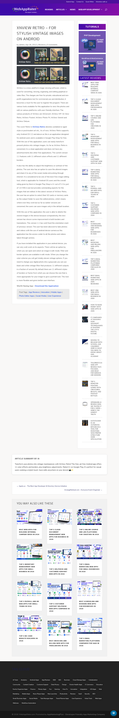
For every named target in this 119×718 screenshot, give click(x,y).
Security (87, 694)
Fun (50, 689)
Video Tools (88, 698)
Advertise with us (101, 2)
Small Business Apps (19, 698)
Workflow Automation (29, 703)
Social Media (41, 296)
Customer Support (42, 685)
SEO (94, 694)
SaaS (80, 694)
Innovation (45, 292)
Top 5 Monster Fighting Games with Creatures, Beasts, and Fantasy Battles (96, 389)
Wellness (16, 703)
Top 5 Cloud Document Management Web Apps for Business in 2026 (96, 104)
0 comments (52, 44)
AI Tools (15, 680)
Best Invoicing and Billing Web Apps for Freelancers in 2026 (96, 246)
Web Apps (98, 698)
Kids (100, 689)
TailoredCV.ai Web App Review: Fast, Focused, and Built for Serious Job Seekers (96, 369)
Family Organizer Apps (20, 689)
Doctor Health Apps (75, 685)
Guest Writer (90, 2)
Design (64, 685)
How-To (65, 689)
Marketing (16, 694)
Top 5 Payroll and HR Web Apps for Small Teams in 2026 (96, 192)
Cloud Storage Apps (79, 680)
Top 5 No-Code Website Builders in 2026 (28, 638)
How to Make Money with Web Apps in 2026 (96, 308)
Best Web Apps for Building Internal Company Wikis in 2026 (96, 88)
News (72, 10)
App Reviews (34, 292)
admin (21, 44)
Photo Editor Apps (26, 296)
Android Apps (34, 680)
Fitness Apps (42, 689)
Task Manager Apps (46, 698)
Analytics (24, 680)
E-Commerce (89, 685)
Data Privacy (55, 685)
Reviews (49, 10)
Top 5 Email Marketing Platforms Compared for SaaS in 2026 (96, 264)
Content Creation (28, 685)
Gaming (57, 689)
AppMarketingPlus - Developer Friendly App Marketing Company (76, 714)
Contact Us (80, 2)
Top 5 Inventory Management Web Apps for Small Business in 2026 (96, 141)
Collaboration (93, 680)
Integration (83, 689)
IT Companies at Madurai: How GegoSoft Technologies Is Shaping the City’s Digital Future (97, 326)
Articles (60, 10)
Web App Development (89, 10)
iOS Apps (93, 689)
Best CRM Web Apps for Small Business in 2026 (96, 294)
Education (99, 685)
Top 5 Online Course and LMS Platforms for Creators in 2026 (96, 122)
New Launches (52, 694)
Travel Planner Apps (62, 698)
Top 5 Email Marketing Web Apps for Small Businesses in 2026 (96, 175)
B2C (60, 680)
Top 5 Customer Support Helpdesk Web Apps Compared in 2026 (96, 209)
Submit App (70, 2)
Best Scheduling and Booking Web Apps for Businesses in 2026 (96, 228)
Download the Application (47, 286)
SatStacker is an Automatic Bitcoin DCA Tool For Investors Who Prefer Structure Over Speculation (96, 430)
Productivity (63, 694)
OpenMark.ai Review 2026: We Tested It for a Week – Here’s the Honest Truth (96, 408)
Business (67, 680)
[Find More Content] (114, 713)
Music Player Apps (39, 694)
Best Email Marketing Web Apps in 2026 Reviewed (96, 280)
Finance (32, 689)
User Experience (54, 296)
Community (16, 685)
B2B (54, 680)
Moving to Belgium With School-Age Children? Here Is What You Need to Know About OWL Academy (96, 348)
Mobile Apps (56, 292)
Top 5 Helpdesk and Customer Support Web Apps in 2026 (96, 158)
